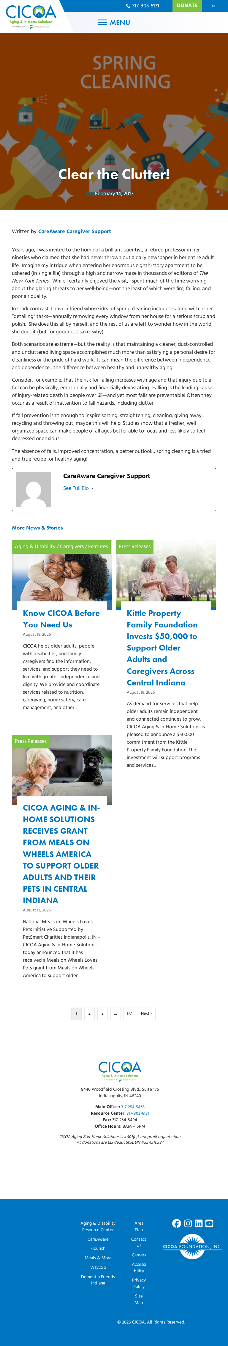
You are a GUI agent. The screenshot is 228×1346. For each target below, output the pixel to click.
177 (129, 1013)
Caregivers (72, 547)
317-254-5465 (133, 1107)
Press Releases (135, 547)
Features (98, 547)
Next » (146, 1013)
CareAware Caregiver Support (74, 232)
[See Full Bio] (92, 489)
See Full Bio (76, 488)
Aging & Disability (35, 547)
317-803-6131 (138, 1113)
